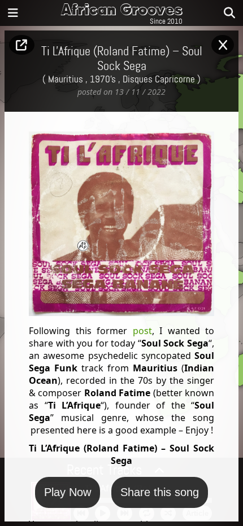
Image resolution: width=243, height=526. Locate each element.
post (142, 331)
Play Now (67, 492)
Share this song (159, 492)
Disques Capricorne (159, 79)
